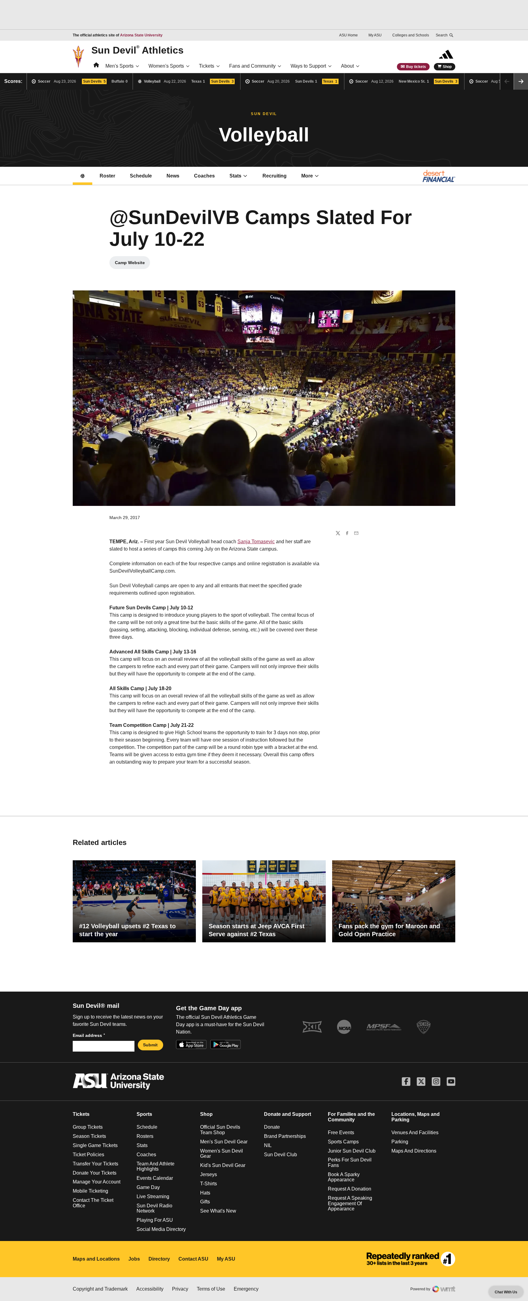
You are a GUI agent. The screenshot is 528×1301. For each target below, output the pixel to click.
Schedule (141, 175)
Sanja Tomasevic (256, 541)
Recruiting (274, 175)
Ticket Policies (88, 1154)
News (173, 175)
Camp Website (132, 264)
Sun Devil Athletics (137, 50)
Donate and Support (287, 1114)
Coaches (204, 175)
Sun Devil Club (280, 1154)
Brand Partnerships (285, 1136)
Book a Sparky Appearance (344, 1177)
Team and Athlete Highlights (155, 1166)
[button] (521, 81)
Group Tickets (88, 1127)
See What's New (218, 1210)
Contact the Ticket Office (93, 1203)
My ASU (375, 35)
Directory (159, 1259)
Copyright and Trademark (100, 1289)
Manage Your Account (96, 1181)
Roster (107, 175)
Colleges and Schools (410, 35)
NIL (268, 1145)
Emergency (246, 1289)
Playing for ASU (155, 1220)
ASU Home (348, 35)
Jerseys (208, 1174)
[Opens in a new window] (411, 1259)
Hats (205, 1192)
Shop (447, 67)
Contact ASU (193, 1259)
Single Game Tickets (95, 1145)
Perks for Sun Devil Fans (350, 1162)
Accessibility (149, 1289)
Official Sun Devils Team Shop (220, 1129)
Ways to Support (308, 66)
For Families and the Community (351, 1117)
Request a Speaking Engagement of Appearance (350, 1203)
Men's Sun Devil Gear (224, 1141)
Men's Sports (119, 66)
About (347, 66)
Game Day (148, 1187)
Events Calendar (155, 1178)
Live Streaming (153, 1196)
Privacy (180, 1289)
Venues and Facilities (414, 1132)
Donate (272, 1127)
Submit (150, 1044)
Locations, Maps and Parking (415, 1117)
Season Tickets (89, 1136)
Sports (144, 1114)
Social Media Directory (161, 1229)
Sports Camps (343, 1141)
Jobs (134, 1259)
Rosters (145, 1136)
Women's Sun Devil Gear (221, 1153)
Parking (399, 1141)
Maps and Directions (413, 1150)
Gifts (205, 1201)
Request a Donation (349, 1188)
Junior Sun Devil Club (352, 1150)
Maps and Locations (96, 1259)
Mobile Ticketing (90, 1191)
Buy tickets (416, 67)
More (307, 175)
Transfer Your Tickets (95, 1163)
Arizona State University (141, 35)
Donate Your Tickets (94, 1173)
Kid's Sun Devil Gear (222, 1165)
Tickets (206, 66)
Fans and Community (252, 66)
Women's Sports (166, 66)
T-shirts (208, 1183)
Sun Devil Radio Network (154, 1208)
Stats (235, 175)
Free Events (341, 1132)
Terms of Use (211, 1289)
